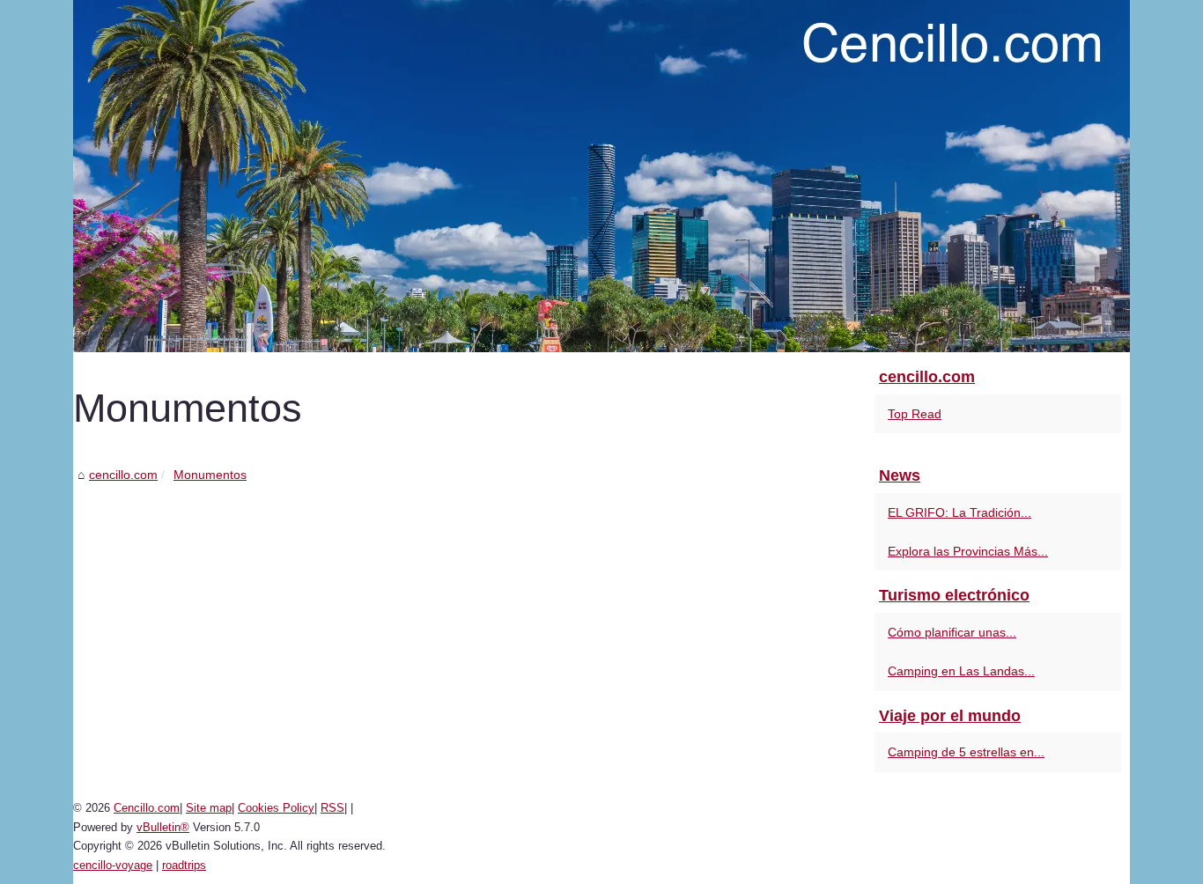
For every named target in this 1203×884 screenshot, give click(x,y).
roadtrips (184, 865)
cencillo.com (123, 475)
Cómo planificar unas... (952, 632)
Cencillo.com (147, 807)
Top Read (914, 414)
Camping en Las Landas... (961, 671)
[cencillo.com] (601, 176)
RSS (332, 807)
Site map (209, 807)
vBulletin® (163, 827)
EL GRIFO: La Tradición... (959, 512)
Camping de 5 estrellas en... (966, 752)
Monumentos (210, 475)
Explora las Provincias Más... (968, 551)
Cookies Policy (276, 807)
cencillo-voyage (112, 865)
